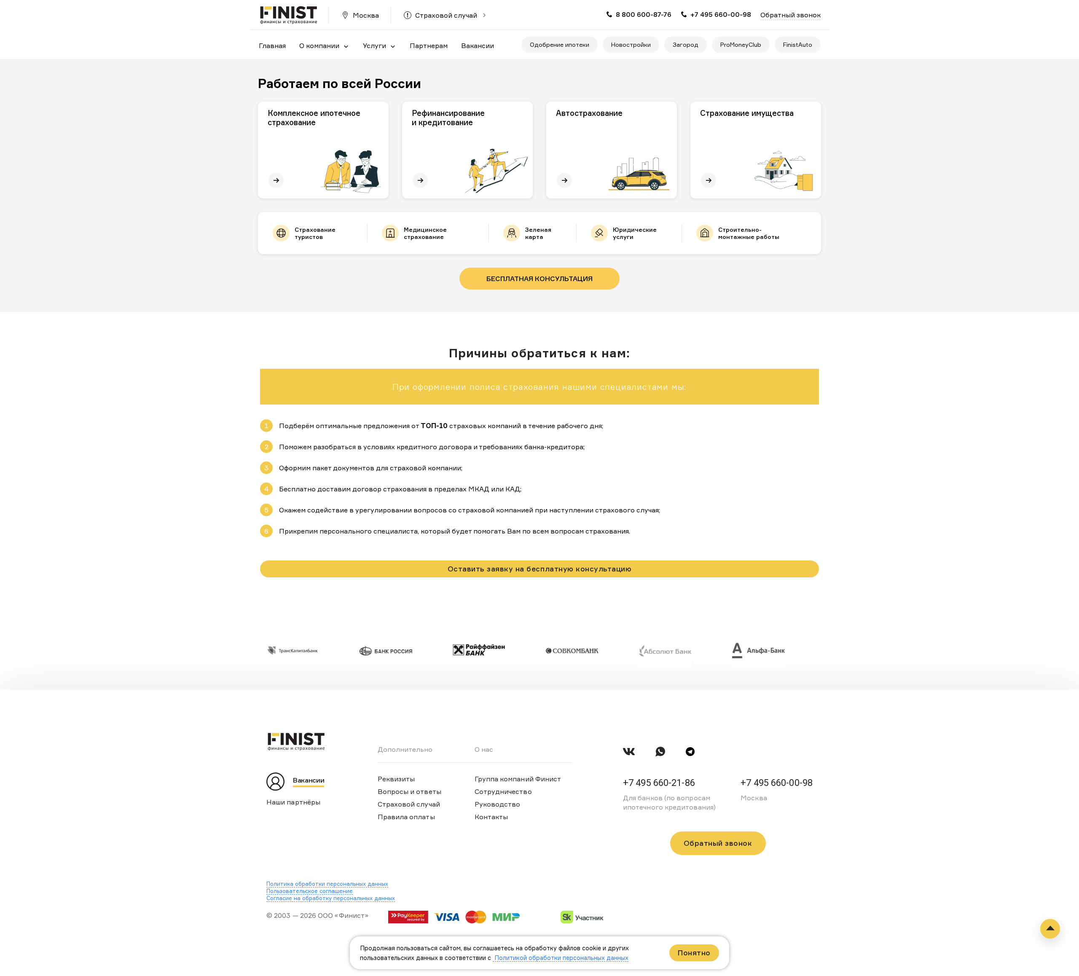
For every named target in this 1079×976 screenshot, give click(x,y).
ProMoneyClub (740, 44)
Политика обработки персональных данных (327, 883)
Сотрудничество (503, 791)
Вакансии (477, 45)
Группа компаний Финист (518, 779)
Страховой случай (446, 15)
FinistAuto (797, 44)
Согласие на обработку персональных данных (330, 898)
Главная (272, 45)
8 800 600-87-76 (643, 14)
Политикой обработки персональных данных (560, 957)
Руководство (498, 804)
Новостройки (631, 44)
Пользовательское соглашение (309, 891)
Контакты (491, 816)
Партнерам (429, 45)
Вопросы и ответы (409, 791)
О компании (319, 45)
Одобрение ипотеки (559, 44)
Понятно (694, 952)
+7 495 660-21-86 (659, 783)
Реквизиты (396, 779)
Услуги (374, 45)
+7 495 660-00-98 (720, 14)
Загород (685, 44)
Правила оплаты (406, 816)
